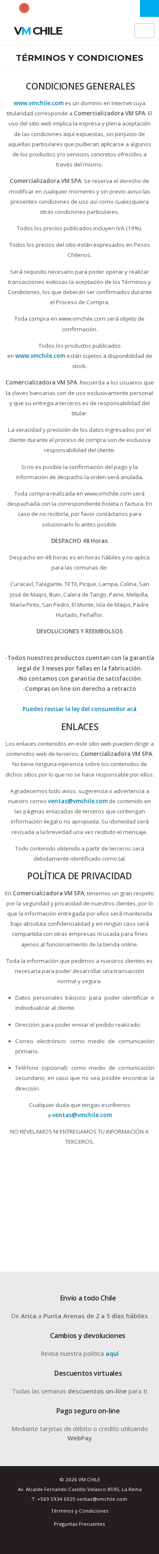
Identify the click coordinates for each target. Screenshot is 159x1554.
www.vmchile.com (40, 356)
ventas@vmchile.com (78, 801)
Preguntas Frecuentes (79, 1524)
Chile (38, 30)
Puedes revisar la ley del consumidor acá (79, 709)
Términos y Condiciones (80, 1511)
